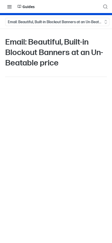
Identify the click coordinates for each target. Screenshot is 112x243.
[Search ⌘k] (105, 6)
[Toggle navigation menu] (9, 6)
